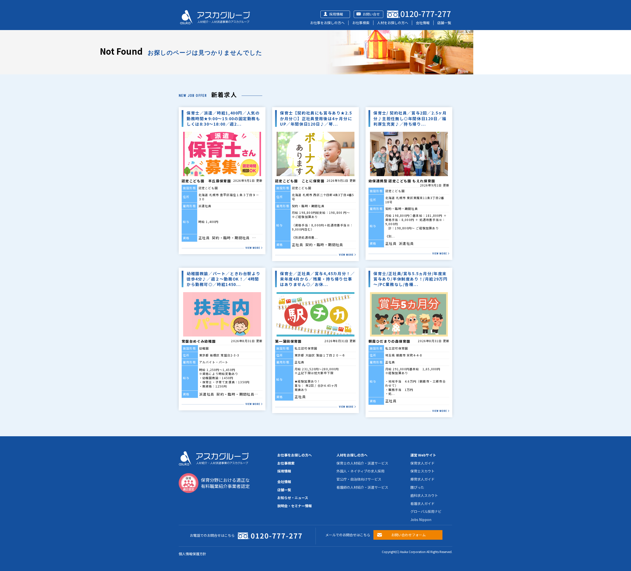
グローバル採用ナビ (425, 511)
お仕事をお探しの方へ (327, 22)
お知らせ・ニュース (292, 497)
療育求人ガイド (422, 479)
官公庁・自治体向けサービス (358, 479)
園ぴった (417, 487)
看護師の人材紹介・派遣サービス (362, 487)
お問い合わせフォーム (408, 534)
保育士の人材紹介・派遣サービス (362, 463)
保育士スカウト (422, 471)
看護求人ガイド (422, 503)
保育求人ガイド (422, 463)
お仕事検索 (360, 22)
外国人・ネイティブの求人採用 (360, 471)
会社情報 (423, 22)
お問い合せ (371, 14)
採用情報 (336, 14)
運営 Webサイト (423, 455)
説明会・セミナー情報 (294, 505)
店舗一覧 (444, 22)
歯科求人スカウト (424, 495)
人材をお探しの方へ (392, 22)
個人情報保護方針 (192, 553)
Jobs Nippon (420, 519)
